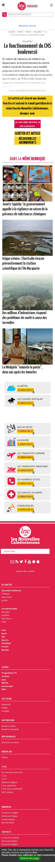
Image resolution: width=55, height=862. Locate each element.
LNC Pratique (8, 720)
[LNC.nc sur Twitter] (22, 561)
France (5, 646)
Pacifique (6, 643)
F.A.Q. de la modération (12, 788)
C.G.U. (4, 775)
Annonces (6, 806)
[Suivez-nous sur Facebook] (25, 561)
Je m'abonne (40, 4)
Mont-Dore (6, 618)
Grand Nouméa (9, 608)
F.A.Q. (4, 766)
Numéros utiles (9, 726)
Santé (20, 31)
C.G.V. (4, 778)
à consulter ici (25, 390)
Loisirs (5, 667)
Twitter (5, 707)
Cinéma (5, 676)
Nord (28, 31)
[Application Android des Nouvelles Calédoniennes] (34, 561)
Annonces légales (10, 844)
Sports (5, 640)
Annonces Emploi (9, 816)
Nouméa (5, 612)
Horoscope (7, 686)
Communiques (8, 819)
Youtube (5, 711)
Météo (5, 682)
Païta (4, 621)
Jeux (4, 679)
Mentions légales (9, 782)
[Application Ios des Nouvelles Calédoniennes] (38, 561)
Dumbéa (5, 615)
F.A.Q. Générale (9, 785)
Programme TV (9, 673)
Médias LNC (7, 751)
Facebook (6, 704)
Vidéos (5, 757)
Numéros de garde (10, 729)
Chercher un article (10, 742)
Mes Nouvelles (9, 736)
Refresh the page (29, 858)
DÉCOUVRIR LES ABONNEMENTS (27, 141)
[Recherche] (4, 14)
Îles (3, 636)
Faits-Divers (7, 597)
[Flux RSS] (17, 561)
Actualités (7, 584)
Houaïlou (38, 31)
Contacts (6, 831)
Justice (4, 600)
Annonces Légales (10, 812)
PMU (4, 689)
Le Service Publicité (10, 837)
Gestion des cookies (25, 571)
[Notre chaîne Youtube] (29, 561)
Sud (4, 630)
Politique (6, 593)
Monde (5, 650)
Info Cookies (7, 792)
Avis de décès (8, 822)
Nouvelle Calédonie (11, 590)
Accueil (11, 31)
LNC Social (7, 698)
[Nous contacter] (12, 561)
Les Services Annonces (12, 772)
